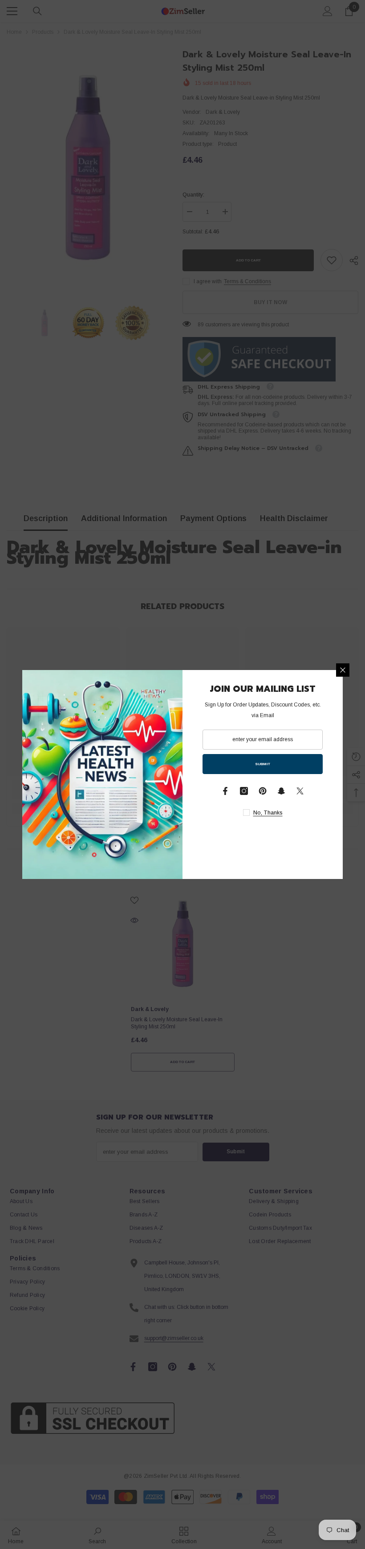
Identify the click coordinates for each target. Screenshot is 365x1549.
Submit (262, 764)
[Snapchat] (281, 791)
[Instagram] (244, 791)
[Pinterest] (262, 791)
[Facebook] (225, 791)
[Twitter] (300, 791)
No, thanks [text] (268, 813)
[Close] (342, 670)
